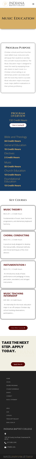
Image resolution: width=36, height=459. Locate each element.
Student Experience (12, 389)
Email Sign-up (10, 422)
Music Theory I (12, 209)
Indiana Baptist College (16, 456)
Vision (8, 382)
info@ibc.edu (29, 457)
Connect (9, 396)
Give (7, 412)
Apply (8, 408)
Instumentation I (14, 264)
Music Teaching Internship (13, 294)
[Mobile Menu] (33, 4)
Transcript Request (12, 419)
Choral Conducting (16, 235)
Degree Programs (12, 385)
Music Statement (11, 399)
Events (8, 392)
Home (8, 378)
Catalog (9, 415)
